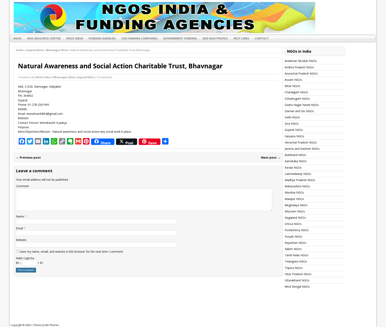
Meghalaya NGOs (296, 205)
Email (20, 228)
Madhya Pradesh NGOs (300, 180)
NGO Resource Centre (44, 38)
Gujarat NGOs (35, 50)
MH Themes (52, 325)
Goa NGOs (292, 123)
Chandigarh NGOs (296, 92)
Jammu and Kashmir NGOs (302, 149)
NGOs (17, 38)
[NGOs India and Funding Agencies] (193, 17)
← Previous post (28, 157)
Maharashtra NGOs (297, 186)
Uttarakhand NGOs (297, 280)
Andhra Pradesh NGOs (299, 67)
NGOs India (74, 38)
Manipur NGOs (294, 199)
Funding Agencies (102, 38)
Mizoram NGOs (295, 211)
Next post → (270, 157)
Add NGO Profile (215, 38)
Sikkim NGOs (293, 249)
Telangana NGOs (296, 261)
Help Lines (241, 38)
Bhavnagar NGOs (64, 77)
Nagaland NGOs (295, 217)
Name (20, 216)
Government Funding (180, 38)
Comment (22, 186)
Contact (262, 38)
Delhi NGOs (292, 117)
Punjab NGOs (293, 236)
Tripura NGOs (294, 268)
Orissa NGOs (293, 224)
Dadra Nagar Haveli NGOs (302, 105)
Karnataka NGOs (296, 161)
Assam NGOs (293, 80)
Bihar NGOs (292, 86)
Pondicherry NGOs (297, 230)
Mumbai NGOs (294, 192)
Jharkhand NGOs (295, 155)
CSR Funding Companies (139, 38)
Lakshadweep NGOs (298, 174)
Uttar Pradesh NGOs (298, 274)
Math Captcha (25, 258)
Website (21, 240)
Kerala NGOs (293, 167)
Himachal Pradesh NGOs (301, 142)
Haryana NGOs (294, 136)
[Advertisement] (113, 310)
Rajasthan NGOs (295, 243)
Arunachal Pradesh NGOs (301, 73)
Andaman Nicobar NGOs (301, 61)
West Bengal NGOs (297, 286)
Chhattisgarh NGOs (297, 98)
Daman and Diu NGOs (299, 111)
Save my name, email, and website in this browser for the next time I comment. (71, 251)
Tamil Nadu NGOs (296, 255)
